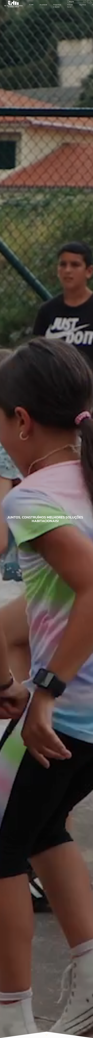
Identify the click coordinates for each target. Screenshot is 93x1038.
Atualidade (43, 5)
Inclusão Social (70, 6)
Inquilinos (82, 5)
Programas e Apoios (57, 6)
